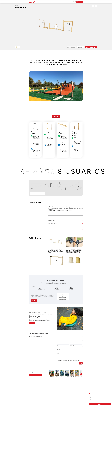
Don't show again (100, 406)
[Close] (109, 393)
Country (90, 399)
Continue (99, 404)
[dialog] (56, 231)
